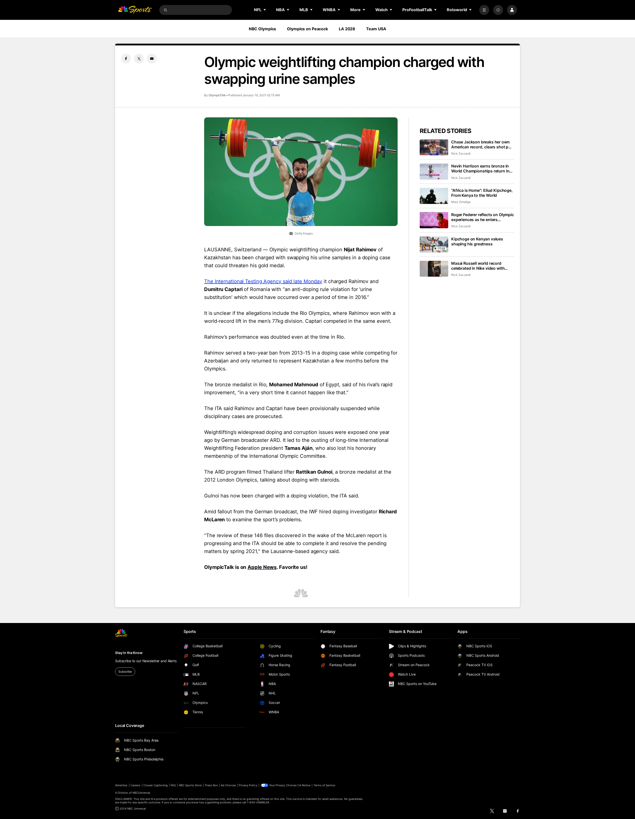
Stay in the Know (129, 653)
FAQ (173, 785)
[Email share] (152, 59)
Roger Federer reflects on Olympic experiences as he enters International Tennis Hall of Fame (482, 217)
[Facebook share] (126, 59)
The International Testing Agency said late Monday (263, 281)
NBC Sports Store (190, 785)
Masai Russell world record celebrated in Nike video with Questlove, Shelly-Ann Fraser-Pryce (479, 266)
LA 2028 (347, 28)
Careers (135, 785)
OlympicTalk (217, 95)
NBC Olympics (262, 28)
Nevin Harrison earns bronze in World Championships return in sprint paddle (480, 168)
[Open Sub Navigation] (264, 9)
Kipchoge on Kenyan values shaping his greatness (477, 241)
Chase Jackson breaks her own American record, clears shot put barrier (481, 144)
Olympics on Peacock (307, 28)
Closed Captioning (155, 785)
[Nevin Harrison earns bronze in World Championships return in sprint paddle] (434, 172)
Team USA (376, 28)
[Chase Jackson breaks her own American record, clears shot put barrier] (434, 147)
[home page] (135, 10)
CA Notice (304, 785)
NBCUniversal (141, 792)
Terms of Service (324, 785)
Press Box (211, 785)
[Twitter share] (139, 59)
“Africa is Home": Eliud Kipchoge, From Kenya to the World (482, 193)
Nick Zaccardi (461, 153)
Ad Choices (228, 785)
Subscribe (125, 671)
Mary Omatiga (461, 202)
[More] (484, 10)
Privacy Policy (248, 785)
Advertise (121, 785)
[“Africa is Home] (434, 196)
